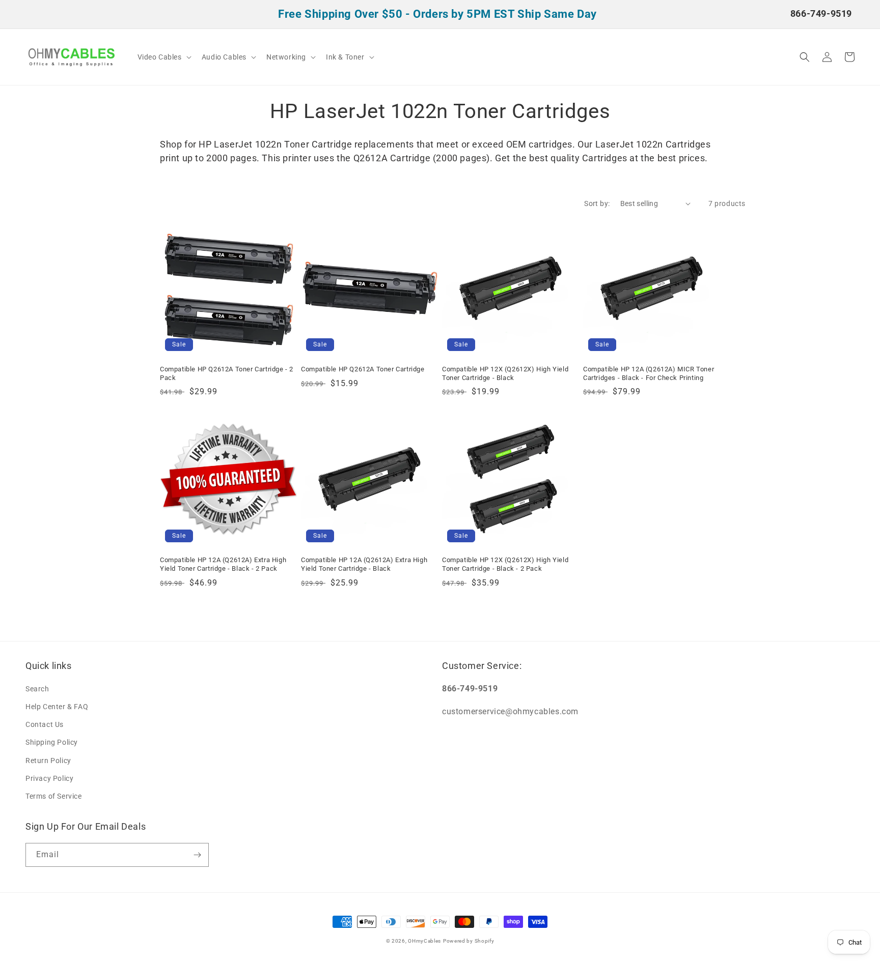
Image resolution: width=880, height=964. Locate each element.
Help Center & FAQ (56, 707)
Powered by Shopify (468, 941)
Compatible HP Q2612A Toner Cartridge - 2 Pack (226, 373)
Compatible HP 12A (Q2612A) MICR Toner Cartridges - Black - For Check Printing (648, 373)
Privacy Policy (49, 778)
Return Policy (48, 760)
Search (37, 689)
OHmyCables (424, 941)
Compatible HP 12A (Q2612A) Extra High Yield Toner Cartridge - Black (364, 564)
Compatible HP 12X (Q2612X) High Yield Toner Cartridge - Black (505, 373)
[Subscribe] (197, 855)
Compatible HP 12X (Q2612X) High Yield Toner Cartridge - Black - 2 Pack (505, 564)
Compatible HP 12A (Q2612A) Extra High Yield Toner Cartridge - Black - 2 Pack (223, 564)
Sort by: (597, 203)
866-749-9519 (821, 13)
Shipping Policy (51, 742)
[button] (163, 57)
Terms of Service (53, 796)
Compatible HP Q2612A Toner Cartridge (363, 369)
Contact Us (44, 724)
